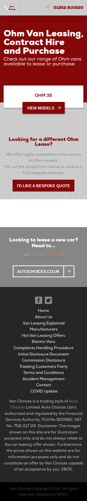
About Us (43, 316)
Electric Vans (43, 341)
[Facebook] (38, 300)
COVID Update (44, 391)
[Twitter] (48, 300)
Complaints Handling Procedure (43, 347)
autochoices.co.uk (38, 272)
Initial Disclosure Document (43, 354)
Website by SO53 (51, 494)
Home (43, 310)
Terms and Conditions (43, 372)
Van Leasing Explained (44, 323)
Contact (43, 384)
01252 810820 (68, 7)
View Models (40, 108)
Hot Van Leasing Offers (43, 335)
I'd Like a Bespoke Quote (43, 186)
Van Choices (20, 488)
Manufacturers (44, 329)
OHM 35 (43, 95)
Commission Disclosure (43, 360)
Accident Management (43, 378)
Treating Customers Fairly (43, 366)
